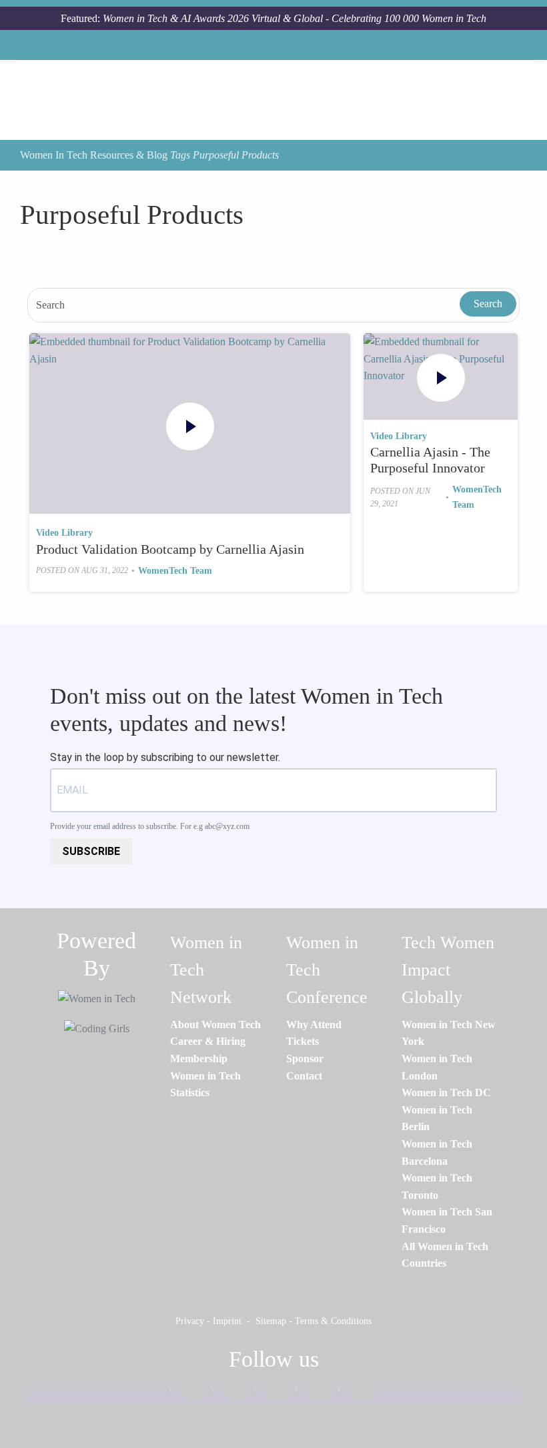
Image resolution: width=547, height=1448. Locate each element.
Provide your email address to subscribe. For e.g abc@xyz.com (149, 826)
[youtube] (355, 1392)
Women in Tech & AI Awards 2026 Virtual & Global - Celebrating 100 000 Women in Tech (294, 18)
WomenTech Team (175, 571)
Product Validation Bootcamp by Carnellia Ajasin (170, 549)
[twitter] (313, 1392)
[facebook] (187, 1392)
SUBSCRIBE (91, 851)
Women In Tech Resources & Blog (93, 155)
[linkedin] (229, 1392)
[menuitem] (215, 1024)
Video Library (64, 533)
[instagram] (271, 1392)
